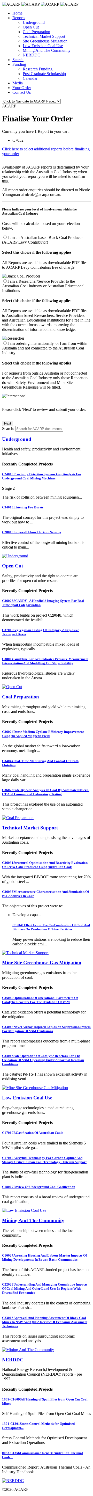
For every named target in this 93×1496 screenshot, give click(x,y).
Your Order (21, 87)
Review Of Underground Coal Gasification (38, 1187)
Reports (18, 18)
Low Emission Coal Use (43, 45)
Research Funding (37, 69)
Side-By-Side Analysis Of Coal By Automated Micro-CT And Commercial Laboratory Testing (45, 792)
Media (17, 83)
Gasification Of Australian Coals (32, 1133)
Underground (34, 22)
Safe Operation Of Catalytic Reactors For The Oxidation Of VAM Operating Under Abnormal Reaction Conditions (43, 1060)
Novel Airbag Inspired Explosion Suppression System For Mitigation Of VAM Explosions (46, 1029)
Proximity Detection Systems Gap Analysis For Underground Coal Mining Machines (41, 476)
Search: (8, 428)
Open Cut (31, 27)
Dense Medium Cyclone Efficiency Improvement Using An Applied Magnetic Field (43, 734)
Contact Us (21, 92)
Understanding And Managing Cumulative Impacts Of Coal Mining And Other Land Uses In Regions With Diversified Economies (44, 1288)
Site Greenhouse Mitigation (45, 41)
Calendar (30, 78)
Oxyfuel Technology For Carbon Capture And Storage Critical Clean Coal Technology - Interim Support (44, 1160)
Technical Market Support (44, 36)
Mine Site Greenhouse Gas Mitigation (41, 962)
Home (17, 13)
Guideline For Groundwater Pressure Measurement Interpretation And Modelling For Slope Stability (45, 661)
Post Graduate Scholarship (44, 73)
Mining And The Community (47, 50)
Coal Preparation (36, 32)
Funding (19, 64)
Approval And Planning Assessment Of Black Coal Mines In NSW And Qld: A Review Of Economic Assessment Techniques (44, 1322)
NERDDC (31, 55)
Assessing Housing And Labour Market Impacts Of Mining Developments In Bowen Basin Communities (44, 1257)
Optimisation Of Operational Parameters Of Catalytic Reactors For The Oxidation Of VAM (40, 1000)
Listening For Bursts (22, 507)
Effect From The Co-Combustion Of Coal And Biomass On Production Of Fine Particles (51, 927)
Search (18, 59)
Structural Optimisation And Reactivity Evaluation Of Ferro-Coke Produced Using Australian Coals (45, 865)
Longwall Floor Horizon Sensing (31, 532)
